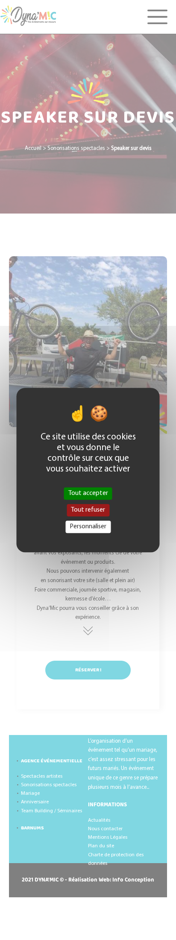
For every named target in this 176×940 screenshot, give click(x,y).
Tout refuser (88, 510)
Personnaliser (88, 526)
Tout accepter (88, 493)
